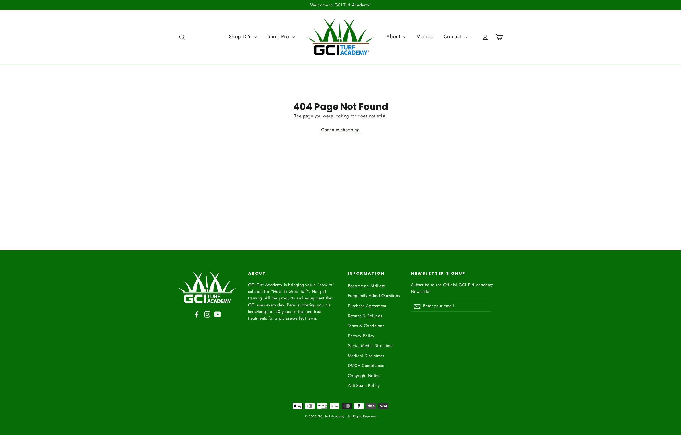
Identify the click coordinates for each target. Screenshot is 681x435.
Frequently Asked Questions (374, 296)
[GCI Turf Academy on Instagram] (207, 314)
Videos (425, 36)
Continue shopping (340, 129)
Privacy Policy (361, 336)
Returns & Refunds (365, 316)
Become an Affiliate (366, 286)
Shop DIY (241, 36)
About (394, 36)
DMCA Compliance (366, 365)
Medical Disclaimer (366, 356)
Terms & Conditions (366, 326)
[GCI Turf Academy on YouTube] (217, 314)
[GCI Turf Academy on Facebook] (197, 314)
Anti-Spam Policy (364, 385)
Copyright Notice (364, 376)
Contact (453, 36)
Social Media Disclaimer (371, 346)
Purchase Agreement (367, 306)
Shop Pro (279, 36)
